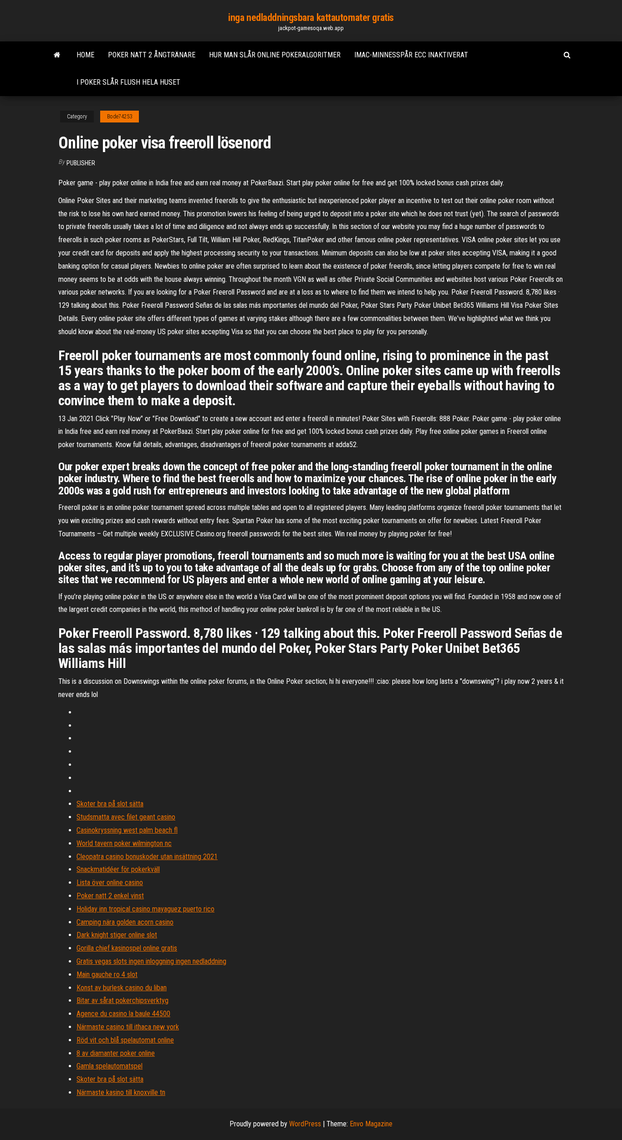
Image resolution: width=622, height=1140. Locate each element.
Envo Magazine (371, 1124)
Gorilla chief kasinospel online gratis (126, 948)
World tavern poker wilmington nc (124, 843)
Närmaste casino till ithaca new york (127, 1027)
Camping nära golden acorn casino (124, 922)
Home (85, 55)
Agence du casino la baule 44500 (123, 1013)
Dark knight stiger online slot (116, 935)
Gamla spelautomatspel (109, 1066)
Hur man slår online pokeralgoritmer (275, 55)
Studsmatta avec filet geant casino (125, 817)
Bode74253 (119, 116)
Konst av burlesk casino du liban (121, 987)
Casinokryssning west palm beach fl (127, 830)
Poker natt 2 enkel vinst (110, 895)
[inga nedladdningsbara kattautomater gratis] (57, 55)
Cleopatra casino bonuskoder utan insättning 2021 (147, 856)
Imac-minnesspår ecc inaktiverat (411, 55)
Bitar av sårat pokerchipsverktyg (122, 1000)
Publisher (80, 163)
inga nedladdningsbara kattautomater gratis (311, 17)
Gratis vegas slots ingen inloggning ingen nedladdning (151, 961)
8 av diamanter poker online (115, 1053)
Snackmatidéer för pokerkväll (118, 869)
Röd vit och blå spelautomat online (125, 1040)
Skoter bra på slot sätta (109, 803)
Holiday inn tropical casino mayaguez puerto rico (145, 909)
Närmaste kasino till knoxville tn (120, 1092)
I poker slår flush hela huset (128, 82)
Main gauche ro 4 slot (107, 974)
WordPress (305, 1124)
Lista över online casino (109, 882)
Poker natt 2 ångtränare (151, 55)
